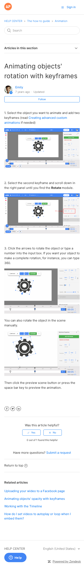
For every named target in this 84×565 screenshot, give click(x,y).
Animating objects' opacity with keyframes (34, 499)
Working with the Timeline (23, 506)
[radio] (31, 433)
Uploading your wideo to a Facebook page (34, 491)
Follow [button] (42, 99)
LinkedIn (18, 408)
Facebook (6, 408)
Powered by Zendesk (67, 561)
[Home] (8, 9)
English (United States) (59, 549)
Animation (61, 21)
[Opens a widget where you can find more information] (15, 558)
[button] (62, 7)
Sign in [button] (71, 7)
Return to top (13, 465)
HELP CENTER (13, 21)
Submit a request (58, 453)
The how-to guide (38, 21)
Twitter (12, 408)
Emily (19, 87)
